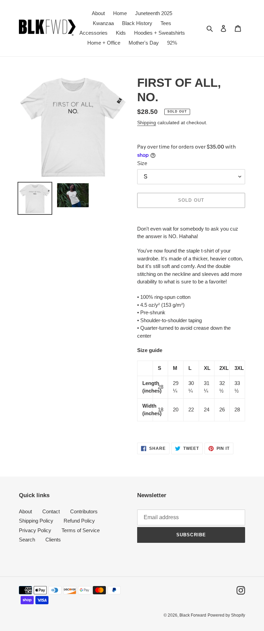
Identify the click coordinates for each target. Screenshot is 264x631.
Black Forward (192, 615)
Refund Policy (79, 521)
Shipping (146, 122)
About (25, 511)
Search (27, 539)
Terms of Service (81, 530)
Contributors (84, 511)
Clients (53, 539)
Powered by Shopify (226, 615)
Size (142, 163)
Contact (51, 511)
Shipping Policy (36, 521)
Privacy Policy (35, 530)
